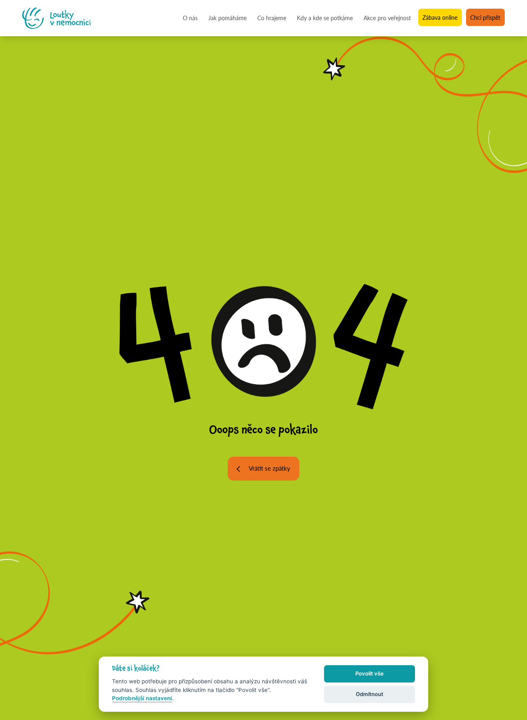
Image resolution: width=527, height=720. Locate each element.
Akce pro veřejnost (387, 18)
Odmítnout (369, 694)
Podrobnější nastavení (142, 698)
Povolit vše (369, 673)
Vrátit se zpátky (269, 468)
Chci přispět (485, 17)
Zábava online (439, 17)
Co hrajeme (271, 18)
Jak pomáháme (227, 18)
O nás (190, 18)
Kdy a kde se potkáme (325, 18)
